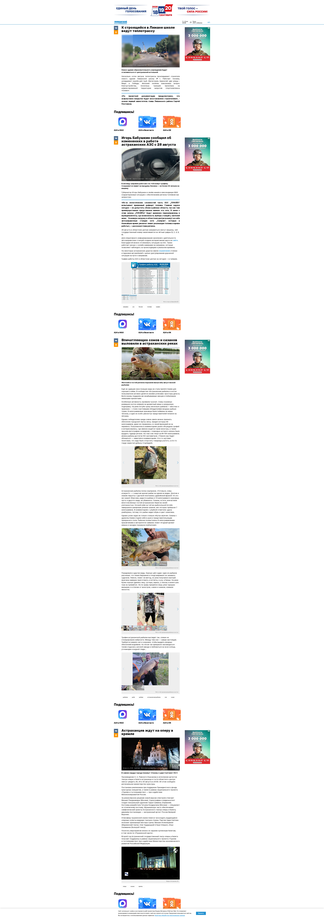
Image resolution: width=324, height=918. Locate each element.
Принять (201, 913)
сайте (175, 240)
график (158, 307)
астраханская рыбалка (153, 697)
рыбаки (141, 697)
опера (124, 886)
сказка (132, 886)
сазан (172, 697)
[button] (178, 278)
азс (133, 307)
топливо (149, 307)
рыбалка (125, 697)
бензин (141, 307)
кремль (141, 886)
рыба (133, 697)
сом (166, 697)
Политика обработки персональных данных (170, 915)
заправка (125, 307)
